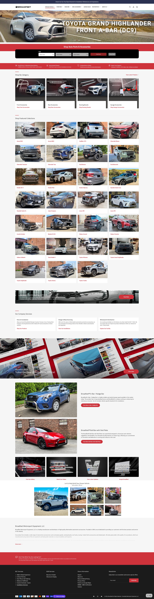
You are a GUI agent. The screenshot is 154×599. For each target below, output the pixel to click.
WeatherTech (95, 6)
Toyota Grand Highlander (117, 257)
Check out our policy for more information (90, 67)
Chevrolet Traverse (22, 164)
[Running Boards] (93, 93)
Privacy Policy (81, 581)
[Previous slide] (16, 26)
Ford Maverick (114, 164)
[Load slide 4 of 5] (78, 40)
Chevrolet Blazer (114, 141)
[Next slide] (138, 26)
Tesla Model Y (52, 257)
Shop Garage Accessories (117, 107)
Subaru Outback (21, 257)
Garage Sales (87, 6)
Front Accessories (22, 105)
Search (79, 575)
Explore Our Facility (105, 328)
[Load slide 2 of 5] (75, 40)
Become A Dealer (51, 575)
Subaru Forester (114, 234)
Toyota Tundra (83, 280)
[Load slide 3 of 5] (77, 40)
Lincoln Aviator (21, 234)
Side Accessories (76, 6)
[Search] (130, 7)
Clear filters (112, 54)
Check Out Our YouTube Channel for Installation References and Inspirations (77, 2)
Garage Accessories (116, 105)
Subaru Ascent (83, 234)
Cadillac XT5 (82, 141)
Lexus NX (81, 211)
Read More (126, 297)
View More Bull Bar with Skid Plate (92, 441)
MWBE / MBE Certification (85, 585)
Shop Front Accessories (23, 107)
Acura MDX (51, 141)
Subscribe (133, 580)
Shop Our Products (22, 328)
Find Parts (98, 54)
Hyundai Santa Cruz (115, 187)
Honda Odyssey (83, 187)
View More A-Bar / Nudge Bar (90, 405)
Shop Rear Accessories (54, 107)
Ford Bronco (82, 164)
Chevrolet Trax (52, 164)
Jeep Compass (52, 211)
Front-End (59, 6)
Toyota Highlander (22, 280)
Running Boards (83, 105)
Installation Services (22, 585)
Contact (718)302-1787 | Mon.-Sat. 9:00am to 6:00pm (124, 67)
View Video (131, 371)
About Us (104, 6)
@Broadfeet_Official (21, 369)
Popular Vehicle (49, 6)
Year (39, 51)
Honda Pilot (51, 187)
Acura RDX (20, 141)
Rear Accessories (53, 105)
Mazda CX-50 (51, 234)
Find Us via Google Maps (84, 583)
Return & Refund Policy (84, 579)
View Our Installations (64, 328)
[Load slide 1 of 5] (74, 40)
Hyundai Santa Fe (21, 211)
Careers (80, 587)
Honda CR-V (20, 187)
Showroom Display (51, 577)
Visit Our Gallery (30, 479)
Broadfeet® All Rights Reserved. (115, 596)
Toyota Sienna (52, 280)
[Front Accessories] (30, 93)
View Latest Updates (92, 479)
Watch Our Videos (61, 479)
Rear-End (67, 6)
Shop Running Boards (85, 107)
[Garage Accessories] (124, 93)
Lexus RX (113, 211)
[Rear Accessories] (61, 93)
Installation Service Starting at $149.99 (33, 295)
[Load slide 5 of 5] (79, 40)
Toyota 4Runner (83, 257)
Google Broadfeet (123, 479)
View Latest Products (131, 75)
